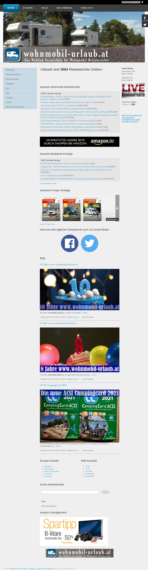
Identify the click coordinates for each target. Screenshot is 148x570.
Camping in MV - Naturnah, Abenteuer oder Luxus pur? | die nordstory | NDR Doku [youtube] (73, 167)
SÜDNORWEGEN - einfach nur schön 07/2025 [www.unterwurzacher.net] (66, 124)
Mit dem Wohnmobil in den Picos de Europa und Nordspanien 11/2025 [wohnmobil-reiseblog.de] (74, 112)
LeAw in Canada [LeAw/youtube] (52, 176)
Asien (87, 469)
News (8, 88)
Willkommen (10, 70)
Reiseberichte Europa (13, 74)
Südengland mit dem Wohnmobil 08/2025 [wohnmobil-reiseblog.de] (64, 109)
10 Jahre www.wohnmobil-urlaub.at (59, 264)
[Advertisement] (20, 118)
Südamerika (89, 476)
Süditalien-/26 (126, 104)
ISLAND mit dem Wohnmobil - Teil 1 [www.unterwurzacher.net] (63, 164)
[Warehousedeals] (74, 531)
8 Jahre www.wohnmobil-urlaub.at (58, 323)
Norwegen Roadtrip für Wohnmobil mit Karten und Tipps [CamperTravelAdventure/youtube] (73, 179)
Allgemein (76, 317)
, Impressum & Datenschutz (46, 569)
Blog (7, 93)
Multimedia (64, 8)
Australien (88, 471)
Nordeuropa (48, 474)
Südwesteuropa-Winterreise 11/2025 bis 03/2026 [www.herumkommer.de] (66, 121)
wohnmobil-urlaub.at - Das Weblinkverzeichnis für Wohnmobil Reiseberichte (72, 50)
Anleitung (9, 98)
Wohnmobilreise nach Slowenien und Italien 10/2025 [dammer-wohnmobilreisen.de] (69, 127)
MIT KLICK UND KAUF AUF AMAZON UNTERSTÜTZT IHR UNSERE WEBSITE (132, 118)
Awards (8, 102)
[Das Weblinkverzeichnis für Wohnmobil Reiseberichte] (79, 558)
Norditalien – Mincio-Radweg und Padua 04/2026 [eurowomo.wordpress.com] (68, 102)
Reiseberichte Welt (12, 79)
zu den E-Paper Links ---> (49, 224)
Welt (44, 8)
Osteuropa (47, 476)
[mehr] (85, 313)
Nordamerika (89, 474)
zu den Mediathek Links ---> (50, 183)
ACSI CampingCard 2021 (53, 385)
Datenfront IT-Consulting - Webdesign (22, 569)
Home (11, 8)
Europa (28, 8)
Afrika (87, 466)
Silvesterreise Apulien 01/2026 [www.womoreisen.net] (59, 106)
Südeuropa (48, 466)
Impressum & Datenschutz (15, 107)
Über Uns (87, 8)
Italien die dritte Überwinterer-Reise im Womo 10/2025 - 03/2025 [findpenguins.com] (70, 130)
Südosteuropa (49, 469)
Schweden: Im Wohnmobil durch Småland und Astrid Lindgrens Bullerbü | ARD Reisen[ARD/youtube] (76, 170)
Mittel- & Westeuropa (51, 471)
